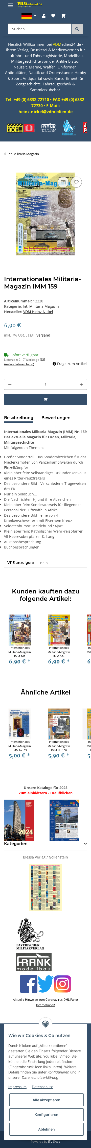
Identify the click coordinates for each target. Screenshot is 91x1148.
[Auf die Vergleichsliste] (63, 182)
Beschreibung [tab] (18, 417)
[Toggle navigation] (10, 3)
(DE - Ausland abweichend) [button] (25, 361)
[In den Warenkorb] (8, 170)
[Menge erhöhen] (81, 384)
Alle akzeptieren (46, 1100)
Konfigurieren (46, 1114)
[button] (29, 16)
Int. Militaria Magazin (41, 306)
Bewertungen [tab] (56, 417)
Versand (43, 335)
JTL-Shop (54, 1141)
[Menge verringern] (9, 384)
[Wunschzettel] (53, 16)
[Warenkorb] (63, 16)
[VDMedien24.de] (30, 5)
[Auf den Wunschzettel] (76, 182)
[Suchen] (77, 28)
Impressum (17, 1087)
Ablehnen (46, 1129)
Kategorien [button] (16, 843)
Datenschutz (42, 1087)
